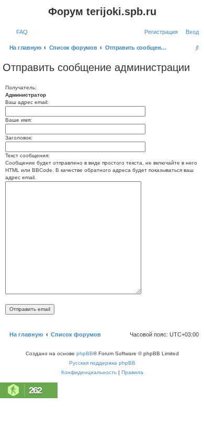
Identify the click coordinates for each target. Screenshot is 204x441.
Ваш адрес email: (27, 102)
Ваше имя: (18, 120)
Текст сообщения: (27, 155)
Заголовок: (18, 138)
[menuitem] (20, 32)
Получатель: (21, 87)
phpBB (84, 353)
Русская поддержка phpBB (102, 363)
